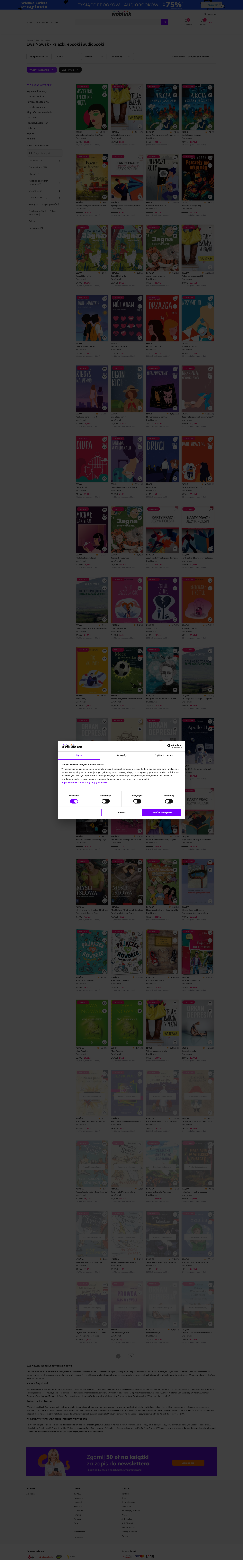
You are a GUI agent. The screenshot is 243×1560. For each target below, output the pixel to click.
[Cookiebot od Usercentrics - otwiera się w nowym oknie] (169, 746)
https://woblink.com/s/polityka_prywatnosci (84, 782)
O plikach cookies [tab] (164, 755)
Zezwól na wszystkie (162, 812)
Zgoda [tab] (79, 755)
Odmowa (121, 812)
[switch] (106, 801)
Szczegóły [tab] (121, 755)
